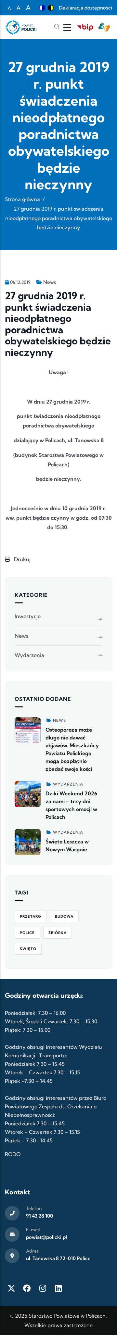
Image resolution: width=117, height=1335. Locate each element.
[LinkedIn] (58, 1288)
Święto (28, 948)
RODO (12, 1154)
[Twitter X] (11, 1288)
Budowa (64, 916)
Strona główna (22, 199)
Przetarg (30, 916)
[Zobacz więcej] (28, 730)
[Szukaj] (56, 27)
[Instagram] (42, 1288)
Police (27, 932)
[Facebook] (26, 1288)
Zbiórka (57, 932)
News (49, 282)
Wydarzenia (29, 655)
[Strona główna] (20, 27)
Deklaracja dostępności (85, 8)
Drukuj (22, 559)
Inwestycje (28, 616)
